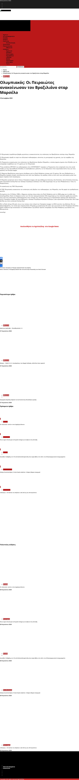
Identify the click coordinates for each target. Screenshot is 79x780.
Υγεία (8, 64)
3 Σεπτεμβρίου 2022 (6, 98)
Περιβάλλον (10, 56)
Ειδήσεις (6, 49)
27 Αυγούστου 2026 (6, 331)
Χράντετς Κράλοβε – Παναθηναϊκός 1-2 (11, 328)
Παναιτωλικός (7, 46)
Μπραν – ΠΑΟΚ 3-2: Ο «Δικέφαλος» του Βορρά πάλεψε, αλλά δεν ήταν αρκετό (22, 363)
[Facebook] (39, 258)
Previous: (15, 267)
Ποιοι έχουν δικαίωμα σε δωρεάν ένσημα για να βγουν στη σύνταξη (18, 440)
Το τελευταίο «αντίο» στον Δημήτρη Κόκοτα (12, 424)
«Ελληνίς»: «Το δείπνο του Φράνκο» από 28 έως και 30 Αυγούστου (18, 492)
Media (8, 59)
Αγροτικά (9, 51)
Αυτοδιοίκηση (10, 43)
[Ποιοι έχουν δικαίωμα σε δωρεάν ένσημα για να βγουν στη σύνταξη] (6, 432)
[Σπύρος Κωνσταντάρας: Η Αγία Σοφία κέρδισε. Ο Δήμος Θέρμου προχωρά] (6, 465)
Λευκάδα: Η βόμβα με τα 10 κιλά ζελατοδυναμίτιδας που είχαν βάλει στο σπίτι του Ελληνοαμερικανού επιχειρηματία (32, 457)
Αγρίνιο (5, 35)
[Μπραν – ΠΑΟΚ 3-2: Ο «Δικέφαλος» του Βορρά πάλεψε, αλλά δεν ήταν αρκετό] (23, 357)
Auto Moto (9, 62)
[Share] (39, 265)
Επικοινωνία (6, 768)
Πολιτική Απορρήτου (9, 766)
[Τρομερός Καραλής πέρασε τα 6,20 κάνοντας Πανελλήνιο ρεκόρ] (23, 392)
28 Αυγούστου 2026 (6, 590)
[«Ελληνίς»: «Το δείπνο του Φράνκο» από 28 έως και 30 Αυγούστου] (4, 485)
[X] (39, 261)
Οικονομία (6, 44)
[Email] (39, 263)
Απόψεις (9, 52)
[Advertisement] (39, 281)
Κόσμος (5, 39)
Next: (23, 269)
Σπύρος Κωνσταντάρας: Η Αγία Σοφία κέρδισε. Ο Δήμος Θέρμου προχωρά (20, 472)
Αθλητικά (9, 47)
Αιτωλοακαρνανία (9, 36)
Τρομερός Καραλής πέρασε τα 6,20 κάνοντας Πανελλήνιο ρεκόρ (18, 399)
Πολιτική (6, 41)
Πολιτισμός (9, 54)
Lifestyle (8, 57)
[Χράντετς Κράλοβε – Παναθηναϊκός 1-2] (23, 322)
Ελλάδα (5, 38)
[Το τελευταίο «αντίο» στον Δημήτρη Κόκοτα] (6, 417)
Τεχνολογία (9, 60)
